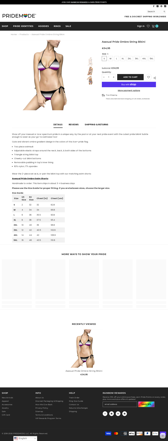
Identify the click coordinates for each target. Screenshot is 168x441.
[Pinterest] (161, 6)
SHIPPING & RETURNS (96, 124)
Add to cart (130, 77)
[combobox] (154, 11)
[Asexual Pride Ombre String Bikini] (84, 348)
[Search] (156, 12)
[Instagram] (158, 6)
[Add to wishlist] (148, 77)
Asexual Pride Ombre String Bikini (84, 371)
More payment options (129, 90)
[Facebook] (154, 6)
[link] (17, 302)
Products (24, 34)
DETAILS (58, 124)
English (22, 438)
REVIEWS (74, 124)
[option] (84, 2)
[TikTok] (165, 6)
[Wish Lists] (148, 26)
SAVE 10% (146, 404)
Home (14, 34)
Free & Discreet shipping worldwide (145, 16)
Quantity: (106, 72)
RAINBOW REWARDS (79, 2)
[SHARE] (154, 77)
